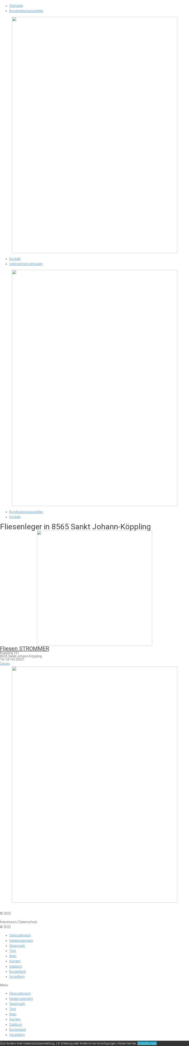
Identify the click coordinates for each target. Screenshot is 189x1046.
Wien (12, 956)
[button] (5, 663)
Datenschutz (28, 908)
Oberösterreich (20, 935)
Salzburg (15, 966)
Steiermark (17, 946)
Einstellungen (147, 1043)
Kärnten (15, 961)
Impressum (8, 908)
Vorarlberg (17, 976)
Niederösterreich (21, 940)
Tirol (12, 951)
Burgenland (17, 971)
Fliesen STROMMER (24, 648)
